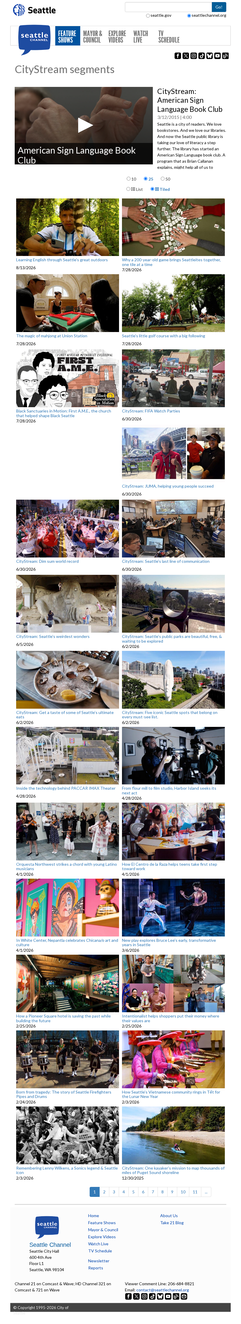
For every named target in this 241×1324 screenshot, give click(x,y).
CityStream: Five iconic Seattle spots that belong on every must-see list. (169, 714)
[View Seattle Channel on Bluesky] (160, 1295)
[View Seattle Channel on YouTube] (169, 1295)
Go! (218, 6)
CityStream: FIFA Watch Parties (151, 411)
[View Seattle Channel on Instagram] (145, 1295)
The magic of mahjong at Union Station (51, 335)
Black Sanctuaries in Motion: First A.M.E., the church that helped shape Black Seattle (63, 413)
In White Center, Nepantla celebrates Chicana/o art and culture (67, 942)
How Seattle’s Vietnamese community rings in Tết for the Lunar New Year (171, 1094)
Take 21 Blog (172, 1222)
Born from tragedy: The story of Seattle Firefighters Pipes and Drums (63, 1094)
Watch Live (140, 37)
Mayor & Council (92, 37)
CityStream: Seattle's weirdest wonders (53, 636)
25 (150, 178)
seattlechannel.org (209, 15)
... (206, 1191)
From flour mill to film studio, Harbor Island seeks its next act (169, 790)
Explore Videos (117, 37)
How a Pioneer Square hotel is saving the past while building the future (63, 1018)
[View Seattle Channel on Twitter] (137, 1295)
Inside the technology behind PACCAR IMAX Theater (66, 788)
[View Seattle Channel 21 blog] (176, 1295)
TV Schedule (169, 37)
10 (133, 178)
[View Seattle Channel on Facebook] (129, 1295)
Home (93, 1215)
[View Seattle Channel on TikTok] (152, 1295)
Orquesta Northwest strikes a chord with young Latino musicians (66, 866)
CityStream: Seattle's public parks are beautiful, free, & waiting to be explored (172, 638)
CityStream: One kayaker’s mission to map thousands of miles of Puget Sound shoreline (173, 1170)
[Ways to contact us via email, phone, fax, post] (184, 1295)
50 (167, 178)
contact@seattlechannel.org (162, 1289)
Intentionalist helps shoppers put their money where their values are (170, 1018)
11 (195, 1191)
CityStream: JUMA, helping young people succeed (168, 486)
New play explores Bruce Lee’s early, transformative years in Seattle (169, 942)
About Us (169, 1215)
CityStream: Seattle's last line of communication (166, 561)
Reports (95, 1267)
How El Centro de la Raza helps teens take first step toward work (169, 866)
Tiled (164, 189)
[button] (84, 125)
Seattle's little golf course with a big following (163, 335)
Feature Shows (67, 37)
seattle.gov (160, 15)
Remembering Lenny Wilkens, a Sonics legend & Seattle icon (67, 1170)
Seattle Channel (50, 1245)
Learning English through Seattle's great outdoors (62, 259)
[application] (84, 125)
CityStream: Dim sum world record (47, 561)
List (139, 189)
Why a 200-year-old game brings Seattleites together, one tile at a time (171, 262)
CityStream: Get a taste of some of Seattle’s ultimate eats (65, 714)
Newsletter (98, 1260)
